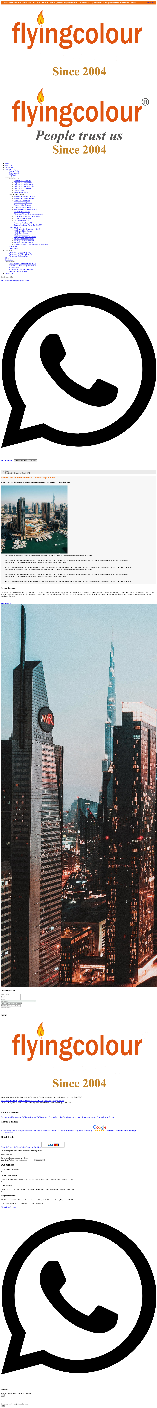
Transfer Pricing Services (22, 205)
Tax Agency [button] (9, 250)
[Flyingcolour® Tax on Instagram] (8, 1107)
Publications (9, 260)
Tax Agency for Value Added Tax (20, 254)
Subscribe (40, 1160)
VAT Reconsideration (29, 1117)
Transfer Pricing (19, 190)
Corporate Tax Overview (22, 181)
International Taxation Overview (25, 196)
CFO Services (14, 267)
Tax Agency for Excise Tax (18, 256)
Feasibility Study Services (18, 271)
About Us (8, 165)
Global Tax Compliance (22, 201)
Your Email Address (7, 1160)
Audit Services (82, 1117)
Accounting (9, 167)
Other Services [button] (10, 262)
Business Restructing (21, 192)
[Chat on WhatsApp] (78, 1385)
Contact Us (9, 273)
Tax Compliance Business (65, 1130)
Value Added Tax (15, 227)
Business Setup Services (9, 1130)
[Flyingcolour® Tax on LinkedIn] (13, 1107)
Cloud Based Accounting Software (21, 269)
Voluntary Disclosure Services (24, 241)
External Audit (14, 173)
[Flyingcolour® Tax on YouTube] (19, 1107)
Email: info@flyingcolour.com (54, 1101)
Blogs (7, 258)
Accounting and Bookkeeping (11, 1117)
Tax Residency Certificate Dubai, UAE (22, 264)
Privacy (3, 1207)
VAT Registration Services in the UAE (27, 229)
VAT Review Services (21, 235)
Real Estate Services (49, 1130)
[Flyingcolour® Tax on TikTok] (24, 1107)
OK (3, 1395)
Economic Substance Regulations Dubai (23, 266)
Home (7, 163)
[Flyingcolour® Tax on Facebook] (3, 1107)
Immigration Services (25, 1130)
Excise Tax (13, 246)
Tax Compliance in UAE (22, 221)
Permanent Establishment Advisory (25, 209)
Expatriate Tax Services (22, 212)
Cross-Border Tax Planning (23, 203)
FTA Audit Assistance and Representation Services (31, 244)
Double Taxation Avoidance (23, 207)
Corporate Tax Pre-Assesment (24, 186)
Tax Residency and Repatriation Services (27, 216)
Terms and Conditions (33, 1147)
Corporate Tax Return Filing (23, 184)
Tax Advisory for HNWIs (22, 218)
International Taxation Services (24, 198)
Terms (8, 1207)
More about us (6, 603)
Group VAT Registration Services (25, 237)
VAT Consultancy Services (46, 1117)
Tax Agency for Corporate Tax (19, 252)
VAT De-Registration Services (24, 239)
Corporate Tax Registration (23, 183)
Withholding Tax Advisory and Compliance (28, 214)
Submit (4, 1015)
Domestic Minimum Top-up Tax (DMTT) (28, 225)
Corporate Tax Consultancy (23, 188)
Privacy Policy (21, 1147)
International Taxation (95, 1117)
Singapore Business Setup (83, 1130)
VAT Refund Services (21, 233)
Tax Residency (14, 248)
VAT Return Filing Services (23, 231)
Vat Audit (12, 175)
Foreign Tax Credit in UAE (23, 223)
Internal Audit (14, 171)
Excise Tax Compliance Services (66, 1117)
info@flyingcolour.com (21, 280)
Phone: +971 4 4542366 (9, 1101)
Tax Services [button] (9, 177)
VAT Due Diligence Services (23, 242)
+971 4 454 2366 (6, 280)
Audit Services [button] (10, 169)
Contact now (150, 3)
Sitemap (13, 1207)
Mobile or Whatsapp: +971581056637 (30, 1101)
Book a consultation (21, 460)
